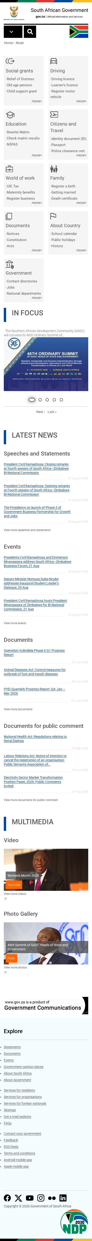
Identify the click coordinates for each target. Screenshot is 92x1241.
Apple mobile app (16, 1167)
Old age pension (19, 85)
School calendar (64, 234)
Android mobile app (18, 1161)
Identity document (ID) (68, 139)
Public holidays (63, 240)
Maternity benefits (21, 192)
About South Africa (18, 1074)
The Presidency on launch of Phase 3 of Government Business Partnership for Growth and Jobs (37, 513)
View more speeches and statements (27, 531)
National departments (24, 293)
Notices (13, 234)
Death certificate (64, 198)
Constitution (16, 240)
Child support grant (22, 91)
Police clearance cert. (68, 151)
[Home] (14, 13)
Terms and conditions (19, 1154)
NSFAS (12, 144)
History (57, 246)
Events (9, 1061)
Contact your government (22, 1134)
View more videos (15, 894)
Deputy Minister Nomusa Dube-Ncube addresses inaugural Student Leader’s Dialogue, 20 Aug (31, 584)
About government (17, 1081)
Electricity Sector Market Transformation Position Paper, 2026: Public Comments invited (33, 783)
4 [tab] (54, 400)
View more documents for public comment (31, 801)
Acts (10, 246)
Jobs (11, 287)
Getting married (63, 192)
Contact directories (22, 281)
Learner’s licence (64, 85)
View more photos (15, 968)
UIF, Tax (13, 186)
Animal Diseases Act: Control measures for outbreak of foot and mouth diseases (35, 673)
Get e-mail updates (17, 1117)
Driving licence (63, 79)
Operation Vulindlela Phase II (30, 332)
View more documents (18, 710)
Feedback (11, 1141)
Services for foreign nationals (25, 1104)
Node (19, 43)
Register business (21, 198)
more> (37, 101)
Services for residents (19, 1091)
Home (8, 43)
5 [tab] (61, 400)
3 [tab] (47, 400)
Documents (12, 1054)
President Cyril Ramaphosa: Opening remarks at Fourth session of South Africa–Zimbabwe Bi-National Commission (37, 491)
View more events (15, 624)
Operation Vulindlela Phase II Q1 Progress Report (34, 654)
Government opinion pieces (23, 1068)
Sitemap (10, 1111)
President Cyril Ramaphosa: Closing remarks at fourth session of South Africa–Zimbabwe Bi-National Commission (36, 469)
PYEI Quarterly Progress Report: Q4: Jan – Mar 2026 (34, 692)
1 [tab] (30, 400)
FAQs (8, 1124)
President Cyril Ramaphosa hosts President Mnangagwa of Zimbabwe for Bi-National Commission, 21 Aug (35, 606)
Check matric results (23, 138)
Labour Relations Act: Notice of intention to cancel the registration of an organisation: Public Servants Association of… (35, 761)
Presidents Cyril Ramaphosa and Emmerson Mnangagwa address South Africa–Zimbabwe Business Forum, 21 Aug (37, 562)
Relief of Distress (20, 79)
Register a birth (63, 186)
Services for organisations (23, 1098)
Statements (12, 1048)
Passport (58, 145)
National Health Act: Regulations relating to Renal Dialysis (35, 740)
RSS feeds (11, 1148)
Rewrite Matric (18, 132)
